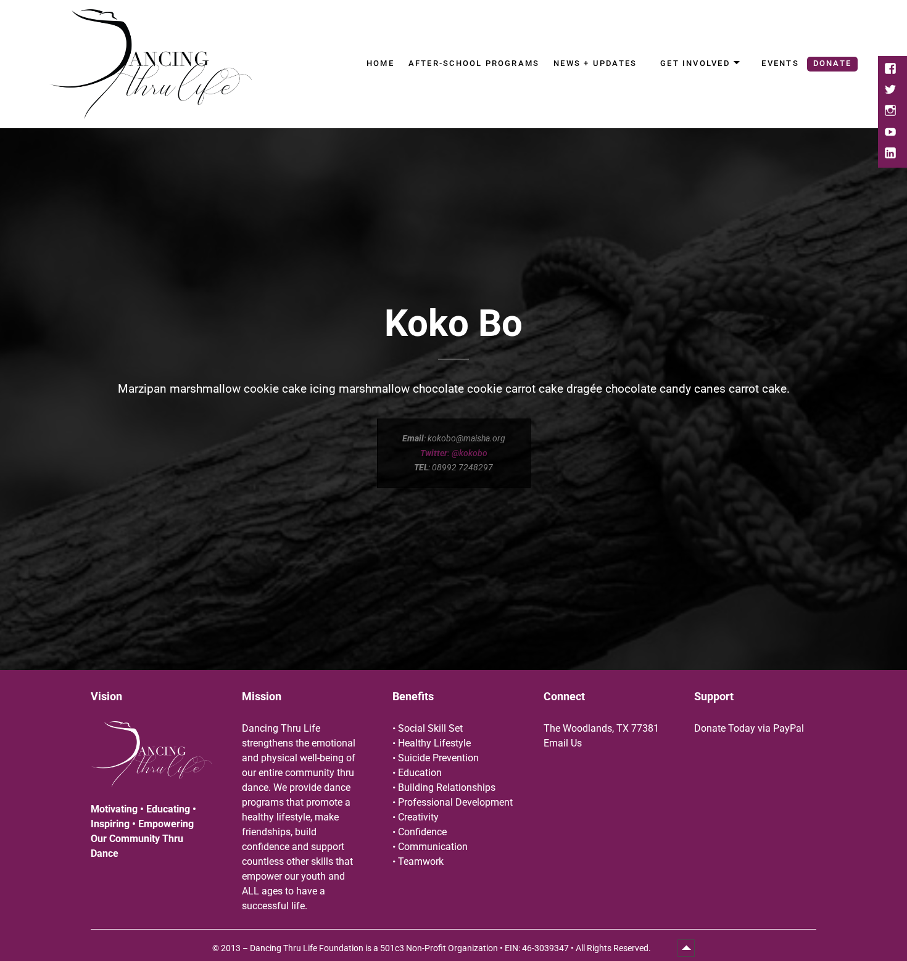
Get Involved (695, 63)
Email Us (563, 743)
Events (779, 63)
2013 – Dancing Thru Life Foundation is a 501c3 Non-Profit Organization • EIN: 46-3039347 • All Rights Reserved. (437, 948)
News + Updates (595, 63)
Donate (832, 63)
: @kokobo (453, 453)
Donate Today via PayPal (749, 728)
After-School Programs (473, 63)
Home (380, 63)
